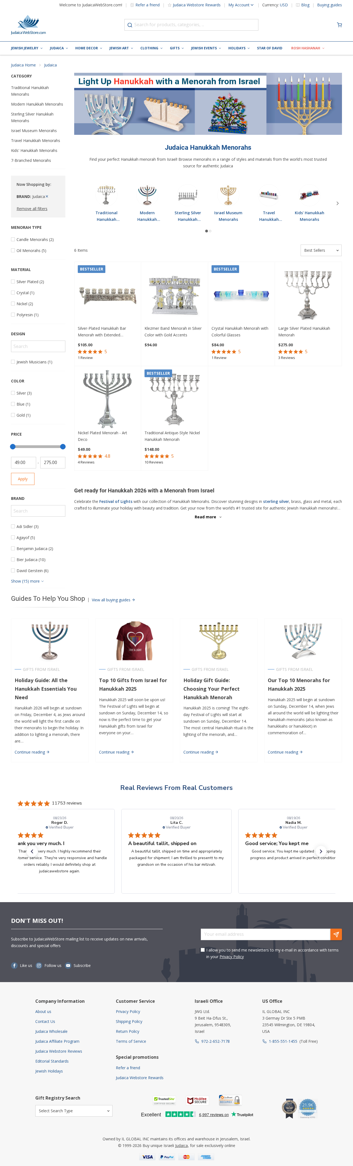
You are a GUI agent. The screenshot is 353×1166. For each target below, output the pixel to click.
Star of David (269, 48)
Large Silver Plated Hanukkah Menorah (304, 331)
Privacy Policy (232, 956)
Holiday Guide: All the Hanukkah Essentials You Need (46, 689)
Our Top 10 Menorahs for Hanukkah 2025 (299, 684)
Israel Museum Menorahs (34, 130)
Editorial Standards (52, 1061)
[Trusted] (164, 1100)
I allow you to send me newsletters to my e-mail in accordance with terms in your (272, 953)
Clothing (149, 48)
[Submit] (130, 25)
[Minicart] (339, 24)
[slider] (12, 446)
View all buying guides (112, 599)
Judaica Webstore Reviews (58, 1051)
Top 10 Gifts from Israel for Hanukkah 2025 (133, 684)
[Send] (336, 934)
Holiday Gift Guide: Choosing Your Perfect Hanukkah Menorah (211, 689)
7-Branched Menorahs (31, 160)
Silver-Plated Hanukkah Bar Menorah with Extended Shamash (102, 332)
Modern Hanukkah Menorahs (37, 104)
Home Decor (86, 48)
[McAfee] (197, 1100)
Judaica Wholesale (51, 1031)
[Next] (337, 203)
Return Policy (127, 1031)
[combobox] (191, 25)
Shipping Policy (129, 1021)
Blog (305, 5)
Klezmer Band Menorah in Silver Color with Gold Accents (173, 331)
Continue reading (30, 752)
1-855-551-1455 (283, 1041)
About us (43, 1011)
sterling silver (276, 501)
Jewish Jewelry (24, 48)
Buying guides (329, 5)
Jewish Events (204, 48)
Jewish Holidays (49, 1071)
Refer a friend (147, 4)
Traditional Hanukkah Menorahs (30, 91)
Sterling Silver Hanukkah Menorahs (32, 117)
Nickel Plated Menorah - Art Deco (102, 436)
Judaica (57, 48)
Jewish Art (119, 48)
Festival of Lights (115, 501)
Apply (23, 478)
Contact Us (45, 1021)
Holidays (236, 48)
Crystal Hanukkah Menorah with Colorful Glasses (240, 331)
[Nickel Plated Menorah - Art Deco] (108, 399)
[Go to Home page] (28, 25)
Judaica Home (23, 65)
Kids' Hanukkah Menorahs (34, 150)
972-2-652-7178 (215, 1041)
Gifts (175, 48)
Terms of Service (131, 1041)
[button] (32, 851)
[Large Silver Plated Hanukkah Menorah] (308, 295)
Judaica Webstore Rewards (197, 4)
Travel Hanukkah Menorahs (35, 140)
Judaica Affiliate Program (57, 1041)
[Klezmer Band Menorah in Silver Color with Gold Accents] (175, 295)
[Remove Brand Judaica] (47, 196)
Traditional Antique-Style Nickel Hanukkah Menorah (172, 436)
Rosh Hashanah (305, 48)
